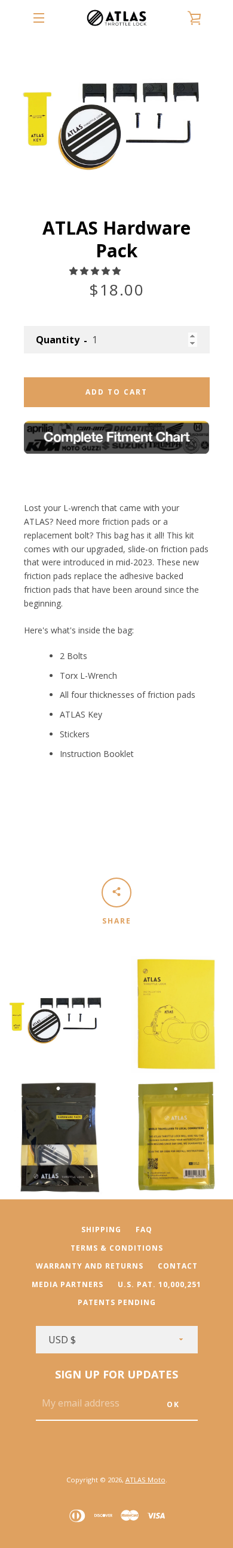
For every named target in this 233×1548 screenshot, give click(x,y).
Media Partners (67, 1284)
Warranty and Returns (89, 1266)
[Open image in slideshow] (117, 114)
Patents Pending (117, 1302)
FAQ (144, 1229)
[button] (96, 270)
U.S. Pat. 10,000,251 (159, 1284)
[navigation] (39, 18)
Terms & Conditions (116, 1248)
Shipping (101, 1229)
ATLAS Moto (145, 1479)
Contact (178, 1266)
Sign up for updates (116, 1374)
